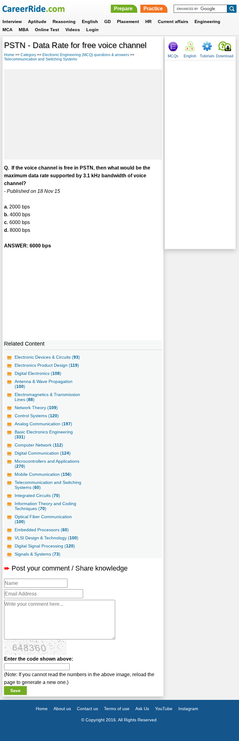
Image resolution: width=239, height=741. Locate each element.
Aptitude (37, 21)
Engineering (207, 21)
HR (148, 21)
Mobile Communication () (43, 474)
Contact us (87, 708)
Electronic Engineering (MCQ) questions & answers (85, 55)
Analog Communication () (43, 423)
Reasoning (64, 21)
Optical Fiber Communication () (43, 519)
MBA (24, 29)
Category (28, 55)
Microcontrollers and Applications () (47, 464)
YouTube (163, 708)
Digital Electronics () (38, 373)
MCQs (173, 56)
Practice (153, 8)
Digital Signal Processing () (45, 545)
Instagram (188, 708)
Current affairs (173, 21)
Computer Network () (39, 444)
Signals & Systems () (37, 554)
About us (62, 708)
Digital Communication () (43, 453)
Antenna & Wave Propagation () (44, 384)
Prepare (123, 8)
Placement (128, 21)
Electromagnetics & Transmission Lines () (47, 397)
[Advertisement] (83, 114)
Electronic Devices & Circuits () (47, 357)
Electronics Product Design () (47, 365)
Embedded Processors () (42, 529)
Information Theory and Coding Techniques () (45, 506)
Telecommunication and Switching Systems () (48, 485)
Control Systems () (37, 415)
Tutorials (207, 56)
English (90, 21)
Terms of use (116, 708)
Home (9, 55)
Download (224, 56)
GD (107, 21)
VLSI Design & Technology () (46, 537)
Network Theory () (36, 407)
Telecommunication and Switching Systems (40, 59)
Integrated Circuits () (37, 495)
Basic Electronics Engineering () (44, 434)
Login (92, 29)
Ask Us (142, 708)
